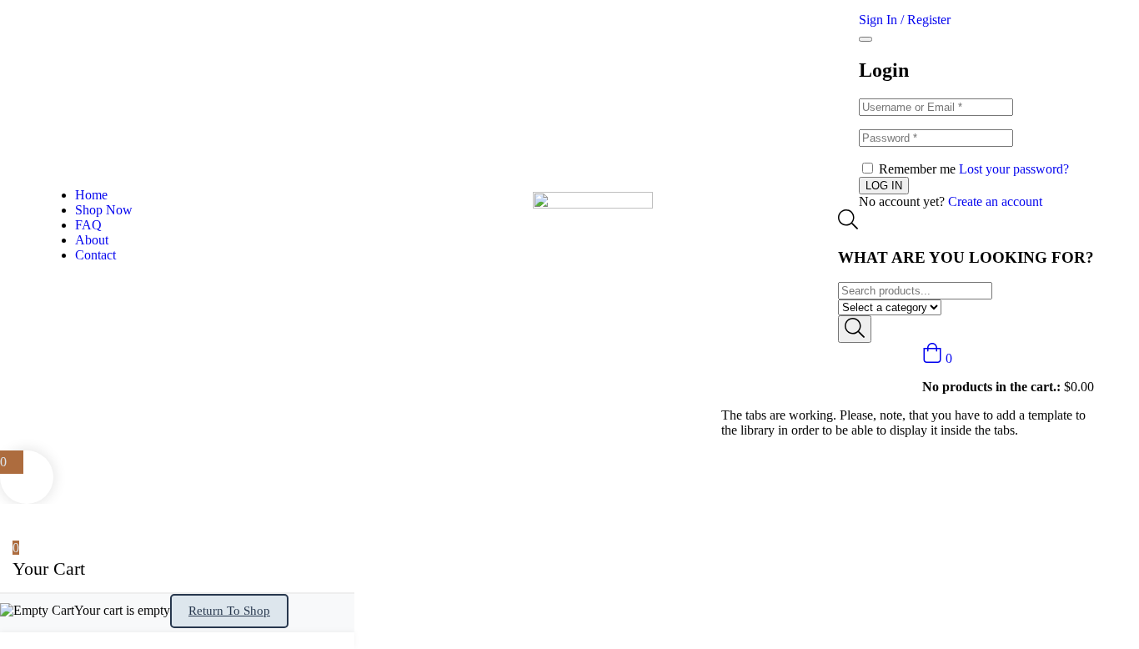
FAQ (88, 225)
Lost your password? (1014, 169)
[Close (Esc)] (865, 39)
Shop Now (104, 210)
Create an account (995, 201)
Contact (95, 255)
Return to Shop (229, 610)
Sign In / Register (905, 20)
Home (91, 195)
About (91, 240)
